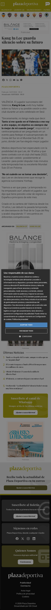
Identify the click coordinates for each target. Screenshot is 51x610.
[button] (25, 336)
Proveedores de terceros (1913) (16, 297)
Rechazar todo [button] (26, 331)
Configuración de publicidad (23, 314)
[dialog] (25, 305)
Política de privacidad (20, 319)
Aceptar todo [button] (26, 325)
